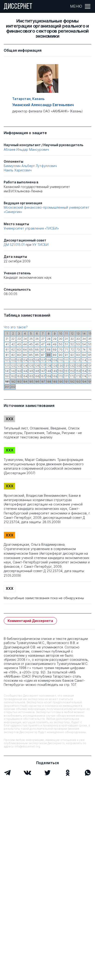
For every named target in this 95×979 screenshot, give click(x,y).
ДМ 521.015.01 (15, 245)
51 (66, 344)
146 (36, 371)
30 (60, 339)
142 (13, 371)
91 (66, 355)
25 (31, 339)
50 (60, 344)
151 (66, 371)
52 (72, 344)
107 (42, 360)
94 (84, 355)
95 (90, 355)
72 (72, 349)
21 (7, 339)
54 (84, 344)
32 (72, 339)
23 (19, 339)
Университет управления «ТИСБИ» (31, 228)
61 (7, 349)
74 (84, 349)
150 (60, 371)
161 (7, 376)
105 (30, 360)
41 (7, 344)
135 (89, 365)
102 (13, 360)
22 (13, 339)
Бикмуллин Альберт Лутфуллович (30, 166)
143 (18, 371)
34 (84, 339)
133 (77, 365)
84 (25, 355)
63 (19, 349)
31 (66, 339)
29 (54, 339)
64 (25, 349)
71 (66, 349)
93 (78, 355)
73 (78, 349)
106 (36, 360)
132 (72, 365)
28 (48, 339)
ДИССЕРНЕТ (18, 7)
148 (48, 371)
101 (7, 360)
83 (19, 355)
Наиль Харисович (18, 170)
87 (43, 355)
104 (24, 360)
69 (54, 349)
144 (24, 371)
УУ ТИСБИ (40, 245)
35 (90, 339)
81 (7, 355)
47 (43, 344)
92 (72, 355)
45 (31, 344)
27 (43, 339)
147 (42, 371)
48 (48, 344)
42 (13, 344)
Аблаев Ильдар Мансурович (26, 149)
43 (19, 344)
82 (13, 355)
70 (60, 349)
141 (7, 371)
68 (48, 349)
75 (90, 349)
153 (77, 371)
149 (54, 371)
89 (54, 355)
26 (37, 339)
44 (25, 344)
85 (31, 355)
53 (78, 344)
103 (18, 360)
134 (83, 365)
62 (13, 349)
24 (25, 339)
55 (90, 344)
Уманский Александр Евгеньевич (43, 105)
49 (54, 344)
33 (78, 339)
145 (30, 371)
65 (31, 349)
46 (37, 344)
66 (37, 349)
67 (43, 349)
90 (60, 355)
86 (37, 355)
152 (72, 371)
